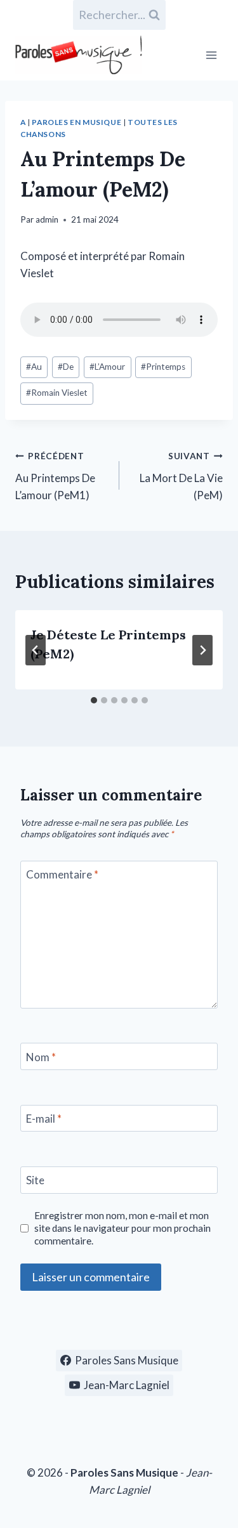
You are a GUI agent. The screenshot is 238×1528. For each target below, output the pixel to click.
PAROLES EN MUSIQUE (76, 122)
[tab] (94, 700)
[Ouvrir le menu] (211, 55)
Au (34, 367)
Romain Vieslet (57, 393)
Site (35, 1180)
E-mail (44, 1118)
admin (47, 219)
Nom (41, 1057)
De (66, 367)
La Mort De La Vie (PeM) (181, 476)
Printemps (163, 367)
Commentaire (62, 874)
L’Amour (107, 367)
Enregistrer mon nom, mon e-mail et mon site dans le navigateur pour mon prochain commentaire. (122, 1228)
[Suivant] (202, 650)
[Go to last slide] (35, 650)
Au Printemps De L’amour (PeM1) (55, 476)
